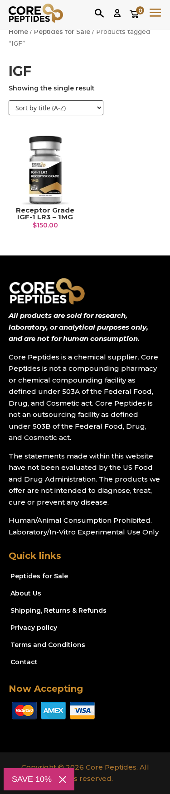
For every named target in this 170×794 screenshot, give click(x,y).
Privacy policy (33, 628)
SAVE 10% (32, 779)
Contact (24, 662)
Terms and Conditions (47, 645)
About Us (25, 593)
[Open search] (99, 13)
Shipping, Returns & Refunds (58, 610)
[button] (117, 13)
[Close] (62, 779)
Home (18, 31)
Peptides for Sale (62, 31)
